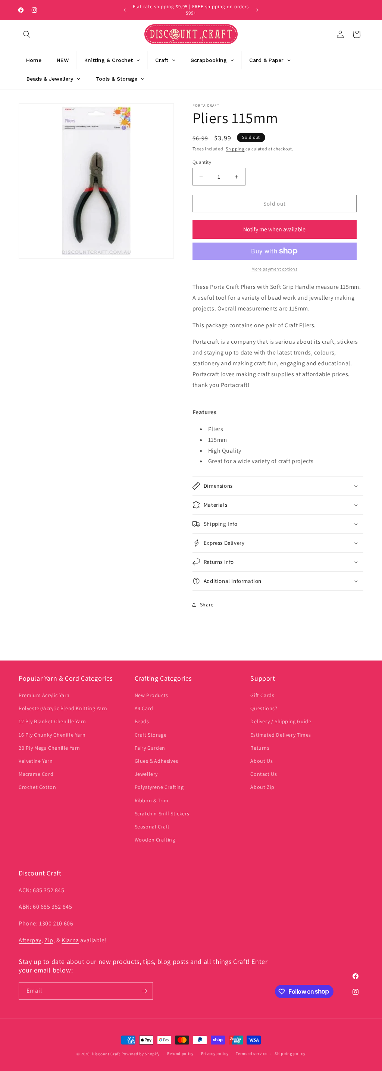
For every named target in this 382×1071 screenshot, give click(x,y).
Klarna (70, 940)
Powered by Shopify (141, 1053)
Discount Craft (106, 1053)
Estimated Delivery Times (280, 734)
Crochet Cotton (37, 787)
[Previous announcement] (124, 10)
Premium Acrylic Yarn (44, 695)
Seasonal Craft (152, 826)
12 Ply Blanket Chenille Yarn (52, 721)
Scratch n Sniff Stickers (162, 813)
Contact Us (263, 774)
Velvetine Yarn (36, 761)
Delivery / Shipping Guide (280, 721)
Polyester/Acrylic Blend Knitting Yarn (63, 708)
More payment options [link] (274, 269)
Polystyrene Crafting (159, 787)
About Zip (262, 787)
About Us (261, 761)
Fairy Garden (150, 747)
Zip (48, 940)
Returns (259, 747)
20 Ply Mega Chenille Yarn (49, 747)
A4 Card (144, 708)
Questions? (263, 708)
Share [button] (207, 604)
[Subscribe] (144, 991)
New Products (151, 695)
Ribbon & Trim (152, 800)
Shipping (235, 149)
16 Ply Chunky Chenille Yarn (52, 734)
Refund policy (180, 1053)
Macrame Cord (36, 774)
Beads (142, 721)
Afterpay (30, 940)
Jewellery (146, 774)
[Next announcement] (257, 10)
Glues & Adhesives (156, 761)
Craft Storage (151, 734)
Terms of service (251, 1053)
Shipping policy (290, 1053)
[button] (27, 34)
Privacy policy (215, 1053)
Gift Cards (262, 695)
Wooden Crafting (155, 839)
